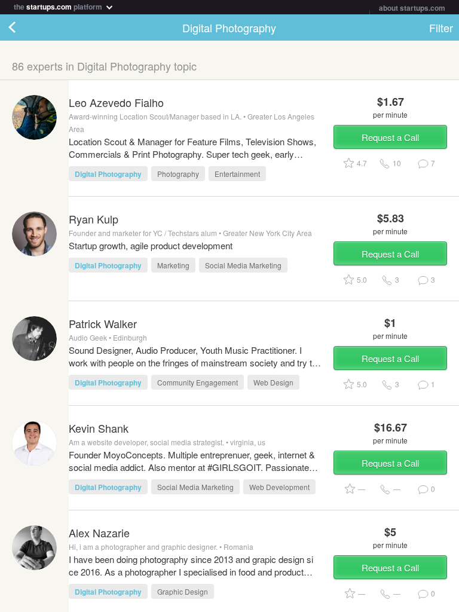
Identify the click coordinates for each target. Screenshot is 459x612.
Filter (441, 27)
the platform (59, 5)
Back (24, 27)
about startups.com (412, 7)
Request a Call (390, 137)
